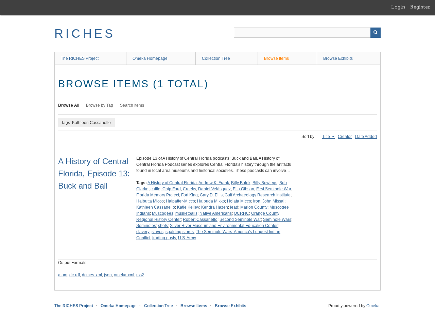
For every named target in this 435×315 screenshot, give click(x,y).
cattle (155, 189)
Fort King (189, 195)
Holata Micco (239, 201)
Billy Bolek (240, 182)
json (108, 275)
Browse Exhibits (338, 58)
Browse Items (276, 58)
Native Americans (215, 213)
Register (420, 7)
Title (326, 136)
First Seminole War (273, 189)
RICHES (84, 33)
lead (234, 207)
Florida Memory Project (157, 195)
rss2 (140, 275)
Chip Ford (171, 189)
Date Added (366, 136)
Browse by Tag (99, 105)
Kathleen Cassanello (155, 207)
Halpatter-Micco (180, 201)
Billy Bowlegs (265, 182)
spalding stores (180, 231)
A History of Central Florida (172, 182)
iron (256, 201)
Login (398, 7)
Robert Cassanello (200, 219)
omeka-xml (124, 275)
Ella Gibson (243, 189)
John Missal (273, 201)
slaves (157, 231)
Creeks (189, 189)
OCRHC (241, 213)
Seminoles (146, 225)
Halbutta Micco (150, 201)
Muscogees (162, 213)
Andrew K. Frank (213, 182)
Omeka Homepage (150, 58)
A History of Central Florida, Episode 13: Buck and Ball (94, 173)
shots (163, 225)
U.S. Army (187, 237)
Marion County (253, 207)
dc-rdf (74, 275)
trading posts (164, 237)
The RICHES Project (80, 58)
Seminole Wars (277, 219)
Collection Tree (216, 58)
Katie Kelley (188, 207)
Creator (345, 136)
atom (62, 275)
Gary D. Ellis (211, 195)
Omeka (373, 305)
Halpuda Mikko (211, 201)
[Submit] (375, 33)
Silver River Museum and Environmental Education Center (224, 225)
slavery (143, 231)
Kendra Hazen (214, 207)
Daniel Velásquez (214, 189)
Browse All (68, 105)
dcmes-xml (92, 275)
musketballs (186, 213)
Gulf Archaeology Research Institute (258, 195)
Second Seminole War (240, 219)
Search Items (132, 105)
